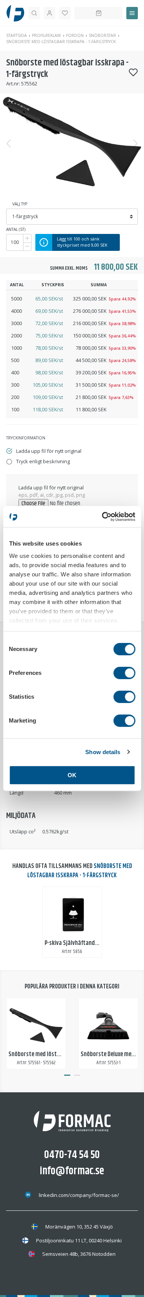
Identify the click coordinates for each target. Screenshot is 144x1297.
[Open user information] (49, 13)
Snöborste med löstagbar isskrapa (51, 1054)
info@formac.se (72, 1171)
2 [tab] (77, 1075)
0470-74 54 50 (72, 1155)
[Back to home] (15, 13)
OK (72, 775)
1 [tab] (67, 1075)
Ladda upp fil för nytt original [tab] (48, 450)
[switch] (124, 673)
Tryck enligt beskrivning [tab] (43, 461)
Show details (102, 752)
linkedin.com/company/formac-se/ (79, 1195)
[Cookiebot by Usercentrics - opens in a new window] (102, 517)
